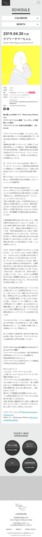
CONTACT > (9, 529)
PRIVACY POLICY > (30, 529)
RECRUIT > (19, 529)
